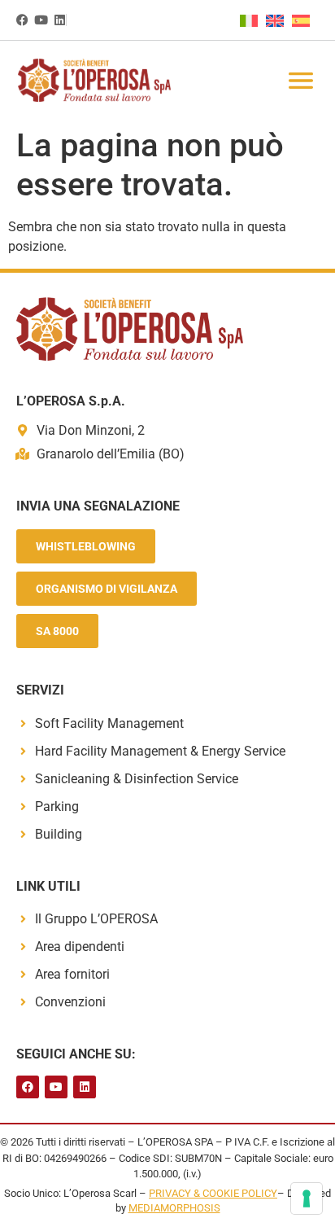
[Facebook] (22, 20)
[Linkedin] (60, 20)
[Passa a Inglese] (279, 20)
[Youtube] (41, 20)
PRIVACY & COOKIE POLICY (213, 1193)
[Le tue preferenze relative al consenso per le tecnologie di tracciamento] (306, 1198)
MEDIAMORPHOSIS (174, 1208)
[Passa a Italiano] (253, 20)
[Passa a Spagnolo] (305, 20)
